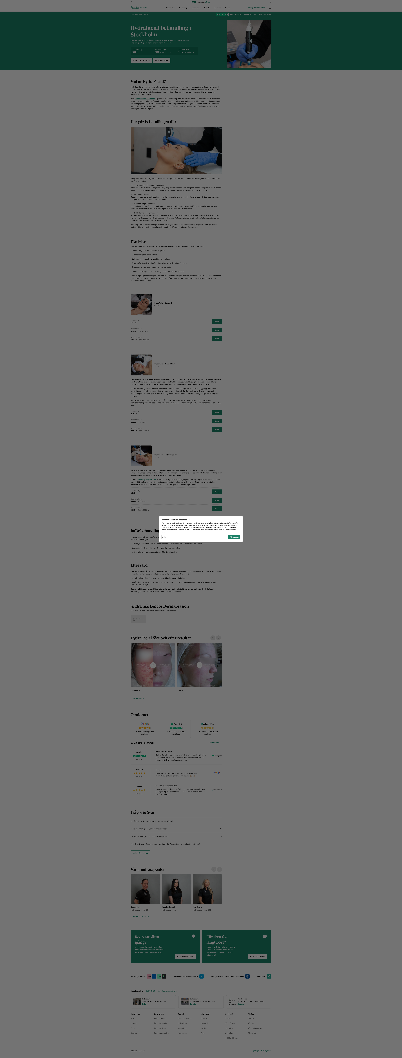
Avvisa (164, 537)
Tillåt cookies (234, 537)
